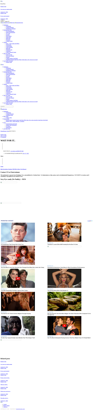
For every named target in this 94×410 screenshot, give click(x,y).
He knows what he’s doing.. (5, 377)
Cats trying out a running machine (6, 9)
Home (2, 131)
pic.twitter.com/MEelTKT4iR (17, 151)
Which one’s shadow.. (4, 384)
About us (5, 406)
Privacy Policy (6, 405)
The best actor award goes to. (5, 391)
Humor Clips (3, 6)
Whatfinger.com (20, 409)
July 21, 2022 (3, 135)
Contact (5, 404)
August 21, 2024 (4, 12)
